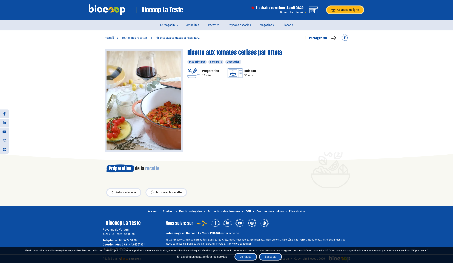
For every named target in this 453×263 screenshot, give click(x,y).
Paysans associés (239, 25)
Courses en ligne (348, 9)
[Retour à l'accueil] (107, 9)
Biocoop (288, 25)
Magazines (267, 25)
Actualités (192, 25)
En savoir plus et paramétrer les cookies (202, 256)
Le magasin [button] (167, 25)
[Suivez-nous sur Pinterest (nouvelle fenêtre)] (4, 149)
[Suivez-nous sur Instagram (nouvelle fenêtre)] (4, 140)
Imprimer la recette (169, 192)
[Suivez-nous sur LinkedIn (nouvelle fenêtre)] (4, 122)
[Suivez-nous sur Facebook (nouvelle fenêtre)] (4, 113)
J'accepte (270, 256)
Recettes (213, 25)
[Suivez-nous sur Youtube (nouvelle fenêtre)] (4, 131)
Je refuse (245, 256)
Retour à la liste (126, 192)
